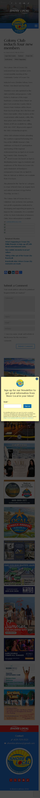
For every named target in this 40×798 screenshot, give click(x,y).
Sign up (27, 406)
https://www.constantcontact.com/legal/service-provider (18, 418)
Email (6, 402)
